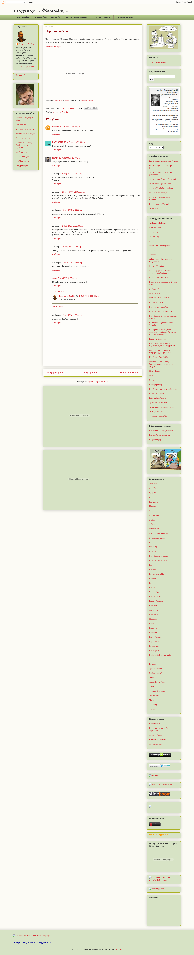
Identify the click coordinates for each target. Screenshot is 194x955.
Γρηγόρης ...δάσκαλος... (40, 10)
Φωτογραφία (154, 696)
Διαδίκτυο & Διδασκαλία (159, 298)
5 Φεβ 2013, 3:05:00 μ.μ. (68, 278)
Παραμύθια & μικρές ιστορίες (161, 431)
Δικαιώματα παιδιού (157, 538)
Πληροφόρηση (155, 440)
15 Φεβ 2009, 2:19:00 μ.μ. (69, 158)
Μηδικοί (84, 100)
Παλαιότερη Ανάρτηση (129, 372)
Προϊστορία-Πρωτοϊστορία (160, 655)
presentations (57, 100)
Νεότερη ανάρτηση (54, 372)
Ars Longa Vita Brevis (157, 223)
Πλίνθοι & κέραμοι (156, 394)
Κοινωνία (153, 606)
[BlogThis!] (88, 108)
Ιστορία (152, 588)
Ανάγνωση (153, 484)
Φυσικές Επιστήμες (157, 691)
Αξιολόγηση (154, 488)
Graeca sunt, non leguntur (159, 246)
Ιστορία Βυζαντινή (156, 596)
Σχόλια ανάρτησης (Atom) (98, 382)
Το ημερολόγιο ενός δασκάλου (161, 407)
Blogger (118, 949)
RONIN (55, 158)
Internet (152, 709)
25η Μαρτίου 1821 (23, 161)
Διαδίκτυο (153, 520)
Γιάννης (55, 127)
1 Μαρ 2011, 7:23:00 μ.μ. (72, 262)
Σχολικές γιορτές (156, 673)
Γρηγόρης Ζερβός (67, 296)
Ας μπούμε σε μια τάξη (158, 277)
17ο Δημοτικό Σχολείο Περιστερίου (163, 161)
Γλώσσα (152, 506)
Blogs (151, 700)
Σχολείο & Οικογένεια (158, 403)
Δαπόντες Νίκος (155, 293)
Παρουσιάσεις (155, 637)
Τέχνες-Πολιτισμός (157, 682)
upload (67, 100)
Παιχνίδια (153, 628)
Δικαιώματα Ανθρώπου (158, 533)
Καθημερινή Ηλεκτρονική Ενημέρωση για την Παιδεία (160, 351)
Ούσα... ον (153, 380)
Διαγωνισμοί (154, 515)
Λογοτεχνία (153, 614)
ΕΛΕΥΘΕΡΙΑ (57, 142)
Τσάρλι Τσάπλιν (155, 735)
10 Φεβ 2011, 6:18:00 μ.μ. (72, 247)
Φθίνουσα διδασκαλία (158, 416)
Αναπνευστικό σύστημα (25, 134)
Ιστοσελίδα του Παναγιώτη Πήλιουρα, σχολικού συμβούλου (162, 345)
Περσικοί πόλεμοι (53, 47)
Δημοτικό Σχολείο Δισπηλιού (161, 188)
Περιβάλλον (154, 642)
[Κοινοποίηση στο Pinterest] (96, 108)
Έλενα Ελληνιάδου (156, 266)
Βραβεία (152, 493)
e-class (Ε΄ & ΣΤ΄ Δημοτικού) (47, 17)
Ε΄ (150, 542)
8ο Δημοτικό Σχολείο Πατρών (161, 184)
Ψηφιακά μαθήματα (101, 17)
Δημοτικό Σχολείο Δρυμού (160, 193)
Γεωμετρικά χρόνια (23, 157)
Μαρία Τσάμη (154, 371)
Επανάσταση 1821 (156, 574)
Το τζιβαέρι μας (22, 166)
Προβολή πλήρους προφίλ (26, 67)
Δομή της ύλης (21, 152)
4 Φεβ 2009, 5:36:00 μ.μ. (70, 127)
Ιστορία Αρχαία (62, 112)
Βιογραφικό (20, 75)
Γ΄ (150, 497)
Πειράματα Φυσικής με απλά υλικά (163, 389)
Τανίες (151, 678)
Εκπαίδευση (154, 551)
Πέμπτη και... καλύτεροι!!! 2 (160, 204)
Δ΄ (53, 112)
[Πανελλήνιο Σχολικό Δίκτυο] (161, 784)
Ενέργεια (152, 569)
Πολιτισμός (154, 646)
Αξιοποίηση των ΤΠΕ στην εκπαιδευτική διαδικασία (160, 272)
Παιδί (151, 624)
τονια (54, 278)
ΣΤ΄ (150, 660)
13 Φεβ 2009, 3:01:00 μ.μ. (74, 142)
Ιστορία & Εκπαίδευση (158, 339)
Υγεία (151, 687)
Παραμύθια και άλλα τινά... (160, 435)
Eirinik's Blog (154, 237)
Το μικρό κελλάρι (156, 412)
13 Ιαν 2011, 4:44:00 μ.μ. (72, 210)
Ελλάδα (152, 565)
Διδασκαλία (154, 529)
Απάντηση (56, 134)
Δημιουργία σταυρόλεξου (26, 129)
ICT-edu (152, 250)
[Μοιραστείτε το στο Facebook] (93, 108)
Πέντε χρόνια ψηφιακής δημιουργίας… (158, 729)
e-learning (153, 705)
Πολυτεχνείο (21, 125)
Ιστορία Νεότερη (156, 601)
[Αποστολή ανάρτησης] (80, 108)
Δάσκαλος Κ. (154, 289)
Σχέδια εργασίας (155, 669)
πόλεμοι (90, 100)
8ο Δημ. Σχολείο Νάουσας (76, 17)
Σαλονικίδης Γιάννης (157, 398)
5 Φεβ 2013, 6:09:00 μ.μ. (89, 296)
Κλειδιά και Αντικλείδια (158, 357)
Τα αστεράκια (154, 209)
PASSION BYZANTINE (157, 740)
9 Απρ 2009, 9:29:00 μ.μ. (72, 174)
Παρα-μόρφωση (155, 385)
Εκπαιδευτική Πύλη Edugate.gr (161, 311)
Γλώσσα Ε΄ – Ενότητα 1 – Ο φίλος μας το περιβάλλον (26, 145)
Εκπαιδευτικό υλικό (125, 17)
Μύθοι (151, 376)
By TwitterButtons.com (158, 880)
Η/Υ (151, 583)
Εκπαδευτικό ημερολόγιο (159, 307)
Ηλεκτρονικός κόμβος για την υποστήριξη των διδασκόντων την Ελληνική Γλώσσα (162, 332)
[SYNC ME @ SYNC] (156, 889)
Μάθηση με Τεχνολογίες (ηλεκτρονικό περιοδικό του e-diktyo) (161, 364)
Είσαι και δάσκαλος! (157, 302)
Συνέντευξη (153, 664)
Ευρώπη (152, 578)
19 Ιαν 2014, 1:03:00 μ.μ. (72, 315)
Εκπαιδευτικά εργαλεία (158, 556)
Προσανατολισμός (156, 724)
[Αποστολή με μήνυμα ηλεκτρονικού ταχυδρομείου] (85, 108)
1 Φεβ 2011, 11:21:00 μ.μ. (72, 226)
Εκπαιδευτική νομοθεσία (159, 560)
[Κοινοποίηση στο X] (91, 108)
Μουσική (153, 619)
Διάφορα (152, 524)
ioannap (152, 255)
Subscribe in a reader (157, 63)
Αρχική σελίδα (22, 17)
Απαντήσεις (60, 291)
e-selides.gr (154, 232)
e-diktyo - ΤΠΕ (155, 228)
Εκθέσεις (153, 547)
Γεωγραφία (153, 502)
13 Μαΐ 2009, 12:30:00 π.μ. (73, 192)
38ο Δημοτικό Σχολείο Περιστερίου (163, 179)
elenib (151, 241)
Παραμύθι (153, 633)
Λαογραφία (153, 610)
